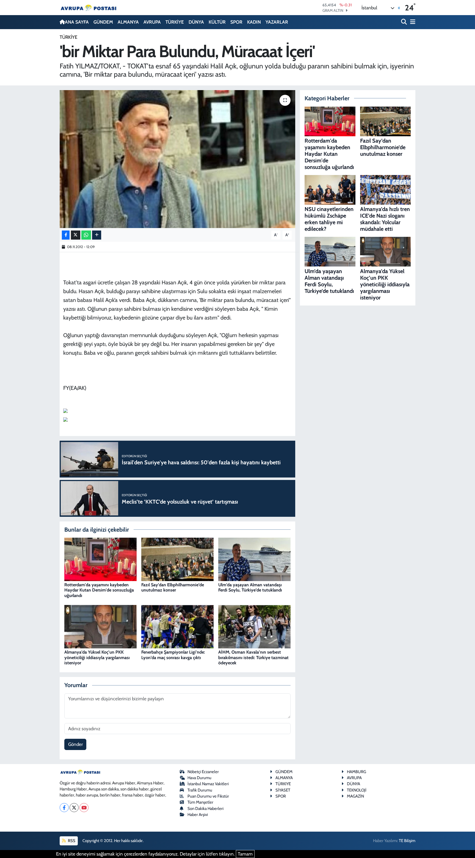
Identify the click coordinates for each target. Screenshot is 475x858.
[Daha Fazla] (96, 235)
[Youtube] (84, 807)
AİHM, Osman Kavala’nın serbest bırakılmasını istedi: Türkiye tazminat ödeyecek (253, 657)
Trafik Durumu (199, 790)
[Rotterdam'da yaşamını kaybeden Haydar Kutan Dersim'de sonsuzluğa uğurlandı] (100, 559)
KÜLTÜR (217, 22)
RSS (71, 840)
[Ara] (404, 22)
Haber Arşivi (197, 814)
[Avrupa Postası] (88, 7)
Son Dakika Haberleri (205, 808)
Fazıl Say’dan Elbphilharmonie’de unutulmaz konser (172, 587)
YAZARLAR (277, 22)
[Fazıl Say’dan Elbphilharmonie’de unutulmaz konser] (177, 559)
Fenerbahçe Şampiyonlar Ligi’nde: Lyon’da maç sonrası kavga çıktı (173, 654)
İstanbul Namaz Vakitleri (208, 783)
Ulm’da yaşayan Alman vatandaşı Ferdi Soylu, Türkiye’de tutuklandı (250, 587)
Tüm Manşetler (200, 802)
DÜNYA (196, 22)
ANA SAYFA (77, 22)
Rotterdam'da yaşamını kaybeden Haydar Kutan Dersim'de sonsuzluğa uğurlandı (99, 590)
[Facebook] (64, 807)
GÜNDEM (103, 22)
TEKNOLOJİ (356, 790)
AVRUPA (152, 22)
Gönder (75, 744)
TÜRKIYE (283, 783)
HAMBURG (356, 771)
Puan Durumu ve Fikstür (208, 796)
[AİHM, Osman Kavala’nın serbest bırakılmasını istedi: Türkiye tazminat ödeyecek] (254, 626)
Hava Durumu (199, 777)
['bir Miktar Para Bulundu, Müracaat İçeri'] (177, 159)
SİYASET (282, 790)
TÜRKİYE (174, 22)
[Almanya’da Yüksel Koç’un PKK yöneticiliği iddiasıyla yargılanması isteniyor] (100, 626)
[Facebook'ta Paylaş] (66, 235)
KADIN (254, 22)
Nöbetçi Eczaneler (203, 771)
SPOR (236, 22)
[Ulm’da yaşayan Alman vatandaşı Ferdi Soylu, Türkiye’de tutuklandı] (254, 559)
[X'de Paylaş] (75, 235)
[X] (74, 807)
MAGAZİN (355, 796)
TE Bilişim (407, 840)
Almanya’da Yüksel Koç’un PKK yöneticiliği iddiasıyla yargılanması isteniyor (97, 657)
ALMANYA (128, 22)
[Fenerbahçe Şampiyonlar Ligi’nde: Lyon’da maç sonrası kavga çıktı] (177, 626)
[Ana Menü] (412, 22)
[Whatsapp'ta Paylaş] (86, 235)
